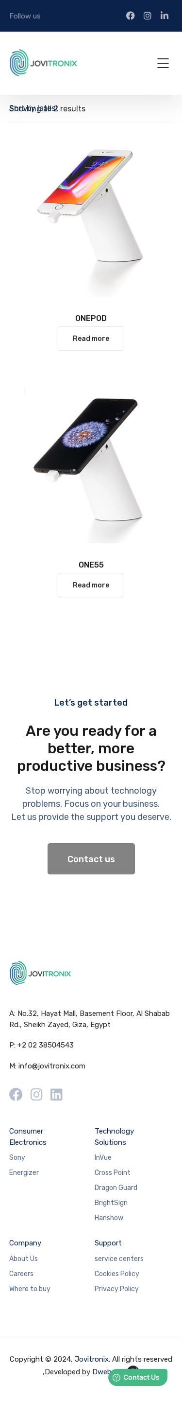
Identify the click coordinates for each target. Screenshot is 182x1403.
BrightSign (111, 1203)
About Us (23, 1259)
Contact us (91, 859)
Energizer (24, 1173)
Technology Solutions (114, 1137)
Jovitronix (92, 1359)
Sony (17, 1158)
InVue (103, 1158)
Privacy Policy (117, 1289)
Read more (91, 339)
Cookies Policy (117, 1274)
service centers (119, 1259)
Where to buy (29, 1289)
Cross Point (113, 1173)
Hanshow (109, 1218)
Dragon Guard (116, 1188)
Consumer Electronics (28, 1137)
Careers (21, 1274)
